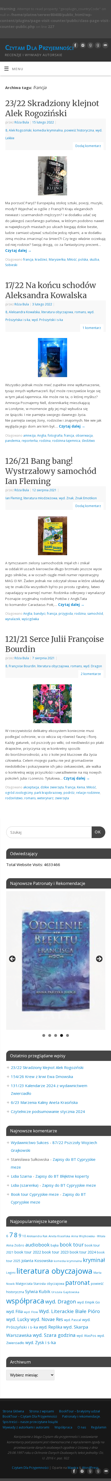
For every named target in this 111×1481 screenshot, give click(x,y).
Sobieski (11, 265)
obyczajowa (55, 1283)
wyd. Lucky (17, 1319)
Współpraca (63, 1427)
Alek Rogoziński (20, 130)
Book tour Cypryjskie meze (35, 1194)
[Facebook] (74, 45)
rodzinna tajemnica (66, 440)
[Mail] (104, 45)
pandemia (12, 440)
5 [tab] (67, 1035)
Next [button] (99, 959)
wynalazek (12, 619)
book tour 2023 (55, 1252)
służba (94, 259)
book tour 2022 (27, 1252)
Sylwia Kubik (37, 1291)
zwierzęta (62, 798)
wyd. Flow (31, 1312)
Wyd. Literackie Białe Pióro (69, 1311)
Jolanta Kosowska (37, 1260)
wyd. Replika (50, 1327)
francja (28, 259)
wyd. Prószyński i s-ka (47, 320)
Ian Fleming (13, 498)
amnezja (29, 435)
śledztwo (88, 440)
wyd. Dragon (92, 666)
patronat (77, 1282)
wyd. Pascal (72, 1320)
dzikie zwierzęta (52, 787)
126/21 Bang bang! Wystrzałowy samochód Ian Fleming (51, 471)
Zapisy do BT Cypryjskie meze (69, 1185)
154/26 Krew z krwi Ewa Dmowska (42, 1076)
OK (96, 832)
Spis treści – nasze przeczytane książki (30, 1422)
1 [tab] (43, 1035)
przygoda (66, 613)
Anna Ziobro (15, 1245)
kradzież (41, 259)
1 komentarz (92, 328)
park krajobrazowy (48, 792)
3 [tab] (55, 1035)
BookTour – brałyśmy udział (79, 1411)
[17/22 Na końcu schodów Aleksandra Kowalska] (55, 358)
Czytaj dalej (18, 250)
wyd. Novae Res (46, 1319)
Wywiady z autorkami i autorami (26, 1427)
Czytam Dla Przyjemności (39, 47)
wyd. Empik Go (88, 1302)
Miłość (72, 259)
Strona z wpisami (41, 1411)
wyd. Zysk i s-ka (40, 1342)
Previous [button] (13, 959)
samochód (95, 613)
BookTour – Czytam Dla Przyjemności (30, 1416)
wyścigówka (30, 619)
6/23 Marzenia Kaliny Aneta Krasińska (44, 1102)
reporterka (30, 440)
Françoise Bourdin (22, 666)
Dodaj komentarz (88, 146)
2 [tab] (49, 1035)
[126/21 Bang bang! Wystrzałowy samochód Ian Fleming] (55, 537)
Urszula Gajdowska (65, 1292)
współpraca (25, 1301)
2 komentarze (91, 674)
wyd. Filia (14, 1311)
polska (83, 259)
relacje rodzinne (88, 792)
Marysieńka (57, 259)
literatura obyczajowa (57, 312)
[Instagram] (82, 45)
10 (24, 1236)
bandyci (39, 613)
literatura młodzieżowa (40, 498)
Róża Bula (21, 122)
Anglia (41, 435)
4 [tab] (61, 1035)
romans (80, 312)
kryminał (94, 1260)
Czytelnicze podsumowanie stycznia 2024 (48, 1111)
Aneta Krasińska (59, 1236)
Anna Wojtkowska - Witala (88, 1236)
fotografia (55, 435)
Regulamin (98, 1427)
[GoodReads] (89, 45)
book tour (72, 1244)
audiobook (37, 1244)
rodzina (45, 440)
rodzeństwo (14, 798)
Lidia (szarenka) (24, 1185)
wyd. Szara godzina (54, 1335)
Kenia (81, 787)
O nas (81, 1427)
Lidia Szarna (21, 1176)
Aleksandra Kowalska (24, 312)
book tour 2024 (83, 1252)
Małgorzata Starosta (31, 1283)
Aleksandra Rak (37, 1236)
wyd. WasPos (86, 1335)
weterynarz (45, 798)
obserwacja (84, 435)
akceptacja (31, 787)
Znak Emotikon (86, 498)
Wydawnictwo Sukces (30, 1142)
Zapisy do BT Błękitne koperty (62, 1176)
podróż (69, 792)
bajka (55, 1245)
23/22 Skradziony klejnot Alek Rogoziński (52, 108)
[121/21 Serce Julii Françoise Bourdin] (55, 704)
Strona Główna (13, 1411)
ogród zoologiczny (19, 792)
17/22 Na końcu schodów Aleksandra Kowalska (50, 290)
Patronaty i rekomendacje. (81, 1416)
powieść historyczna (79, 130)
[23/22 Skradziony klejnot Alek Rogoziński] (55, 177)
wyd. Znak (66, 498)
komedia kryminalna (48, 130)
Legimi (10, 1272)
